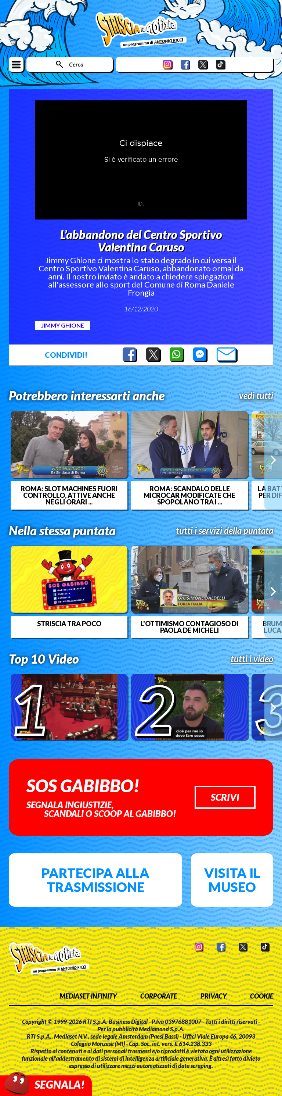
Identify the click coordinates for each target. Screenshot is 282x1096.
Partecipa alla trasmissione (95, 880)
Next (273, 460)
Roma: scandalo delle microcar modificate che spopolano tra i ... (189, 495)
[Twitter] (203, 64)
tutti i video (252, 658)
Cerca (76, 64)
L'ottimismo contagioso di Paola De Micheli (189, 626)
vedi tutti (256, 395)
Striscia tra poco (69, 623)
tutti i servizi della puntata (224, 530)
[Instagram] (168, 64)
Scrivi (225, 797)
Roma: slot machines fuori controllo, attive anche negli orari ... (69, 495)
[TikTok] (220, 64)
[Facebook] (185, 64)
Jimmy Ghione (62, 325)
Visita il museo (232, 880)
